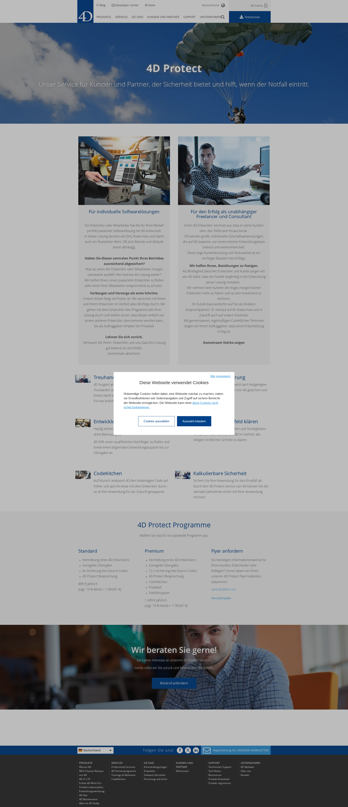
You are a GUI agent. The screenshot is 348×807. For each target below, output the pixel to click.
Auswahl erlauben (194, 421)
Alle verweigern (220, 376)
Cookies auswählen (156, 421)
